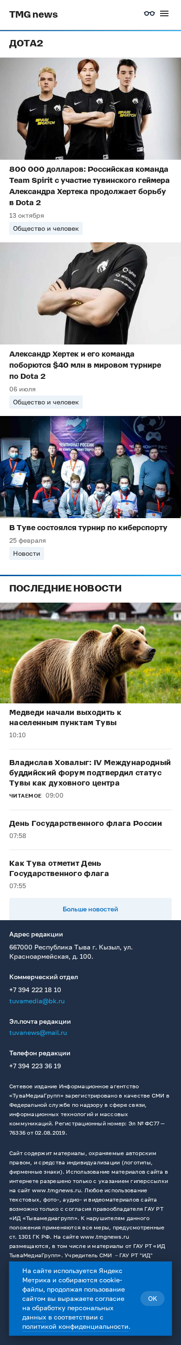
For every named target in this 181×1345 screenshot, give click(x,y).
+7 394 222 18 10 (35, 990)
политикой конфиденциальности (75, 1326)
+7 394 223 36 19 (35, 1066)
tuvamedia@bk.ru (37, 1001)
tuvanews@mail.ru (38, 1032)
